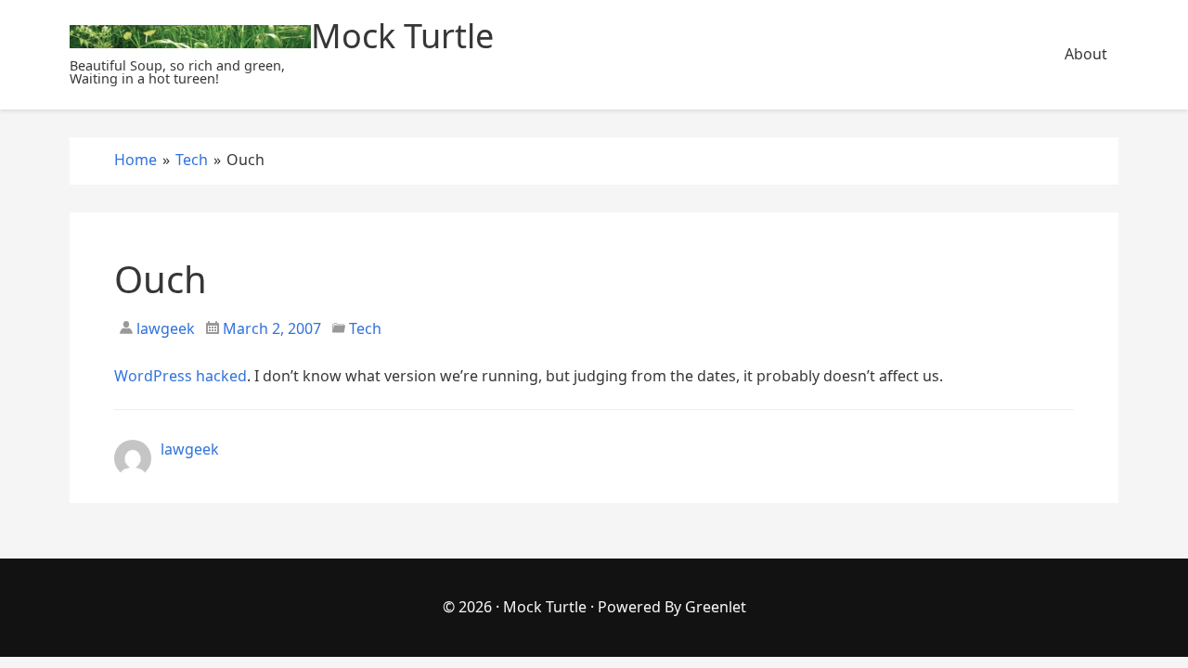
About (1086, 54)
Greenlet (715, 607)
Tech (365, 328)
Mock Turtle (545, 607)
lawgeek (164, 328)
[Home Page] (190, 36)
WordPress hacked (180, 376)
